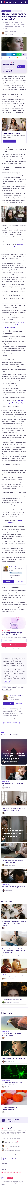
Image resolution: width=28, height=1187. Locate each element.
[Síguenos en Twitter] (5, 1172)
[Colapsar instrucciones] (24, 655)
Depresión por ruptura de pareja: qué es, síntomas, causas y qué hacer (14, 756)
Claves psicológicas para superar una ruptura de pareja (12, 784)
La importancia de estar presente (12, 1000)
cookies (3, 1184)
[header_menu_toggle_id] (1, 2)
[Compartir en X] (8, 54)
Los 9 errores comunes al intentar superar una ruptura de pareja (13, 833)
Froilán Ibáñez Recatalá (10, 31)
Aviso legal (14, 1183)
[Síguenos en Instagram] (11, 1172)
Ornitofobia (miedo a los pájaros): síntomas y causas (12, 1034)
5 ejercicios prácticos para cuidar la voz (13, 1059)
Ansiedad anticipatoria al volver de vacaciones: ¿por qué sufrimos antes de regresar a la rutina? (13, 950)
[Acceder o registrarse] (25, 2)
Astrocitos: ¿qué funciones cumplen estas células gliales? (12, 1083)
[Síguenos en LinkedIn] (8, 1172)
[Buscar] (21, 2)
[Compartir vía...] (24, 54)
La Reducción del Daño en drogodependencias (9, 1108)
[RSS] (20, 1172)
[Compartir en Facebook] (3, 54)
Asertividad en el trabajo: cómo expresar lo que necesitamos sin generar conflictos (14, 923)
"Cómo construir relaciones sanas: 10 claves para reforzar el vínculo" (15, 325)
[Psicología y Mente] (10, 2)
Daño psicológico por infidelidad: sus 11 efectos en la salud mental (13, 887)
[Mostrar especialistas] (3, 1120)
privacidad (19, 1183)
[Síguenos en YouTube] (14, 1172)
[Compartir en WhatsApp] (19, 54)
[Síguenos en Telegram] (17, 1172)
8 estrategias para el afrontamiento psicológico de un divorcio (12, 861)
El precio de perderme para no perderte (13, 976)
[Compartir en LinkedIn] (14, 54)
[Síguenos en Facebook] (2, 1172)
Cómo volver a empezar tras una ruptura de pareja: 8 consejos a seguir (13, 809)
